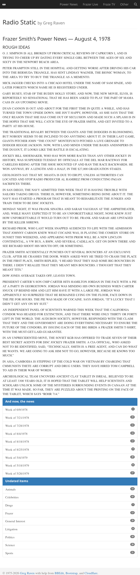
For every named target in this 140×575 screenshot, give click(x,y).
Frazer (69, 513)
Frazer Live (90, 4)
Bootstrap (72, 573)
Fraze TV (109, 4)
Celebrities (69, 497)
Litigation (69, 529)
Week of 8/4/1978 (69, 434)
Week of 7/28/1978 (69, 426)
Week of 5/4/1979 (69, 457)
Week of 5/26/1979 (69, 473)
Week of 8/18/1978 (69, 441)
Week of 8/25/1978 (69, 449)
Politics (69, 537)
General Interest (69, 521)
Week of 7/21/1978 (69, 417)
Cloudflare (91, 573)
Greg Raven (27, 573)
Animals (69, 489)
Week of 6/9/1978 (69, 409)
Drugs (69, 505)
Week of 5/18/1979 (69, 465)
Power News (69, 4)
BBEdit (59, 573)
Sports (69, 553)
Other (124, 4)
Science (69, 545)
